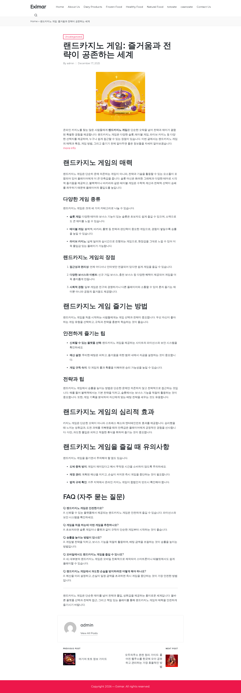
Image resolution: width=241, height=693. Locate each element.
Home (34, 21)
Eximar (38, 7)
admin (86, 625)
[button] (89, 633)
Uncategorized (73, 36)
